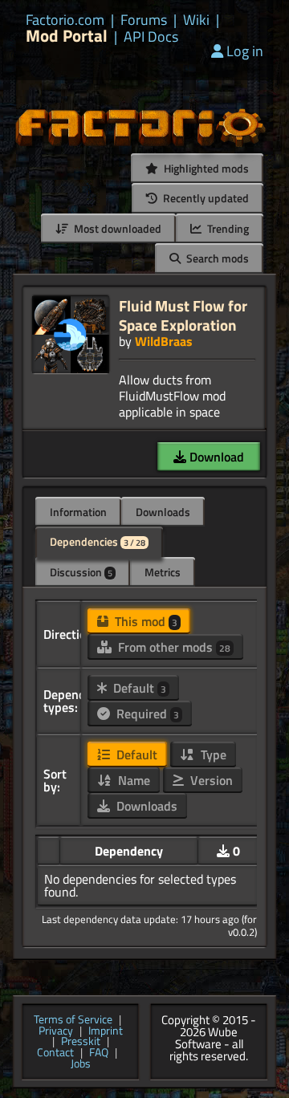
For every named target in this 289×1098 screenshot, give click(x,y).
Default (138, 687)
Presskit (80, 1041)
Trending (227, 228)
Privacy (56, 1031)
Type (211, 754)
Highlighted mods (205, 168)
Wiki (196, 20)
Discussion (81, 571)
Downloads (163, 511)
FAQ (98, 1053)
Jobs (81, 1064)
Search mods (216, 258)
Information (78, 511)
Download (215, 456)
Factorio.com (65, 20)
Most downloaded (116, 228)
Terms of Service (73, 1020)
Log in (244, 51)
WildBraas (164, 341)
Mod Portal (67, 35)
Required (146, 713)
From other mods (172, 647)
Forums (143, 20)
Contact (55, 1053)
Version (210, 780)
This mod (144, 621)
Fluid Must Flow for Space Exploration (183, 315)
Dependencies (97, 541)
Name (132, 780)
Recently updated (205, 197)
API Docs (151, 37)
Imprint (105, 1031)
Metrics (162, 571)
